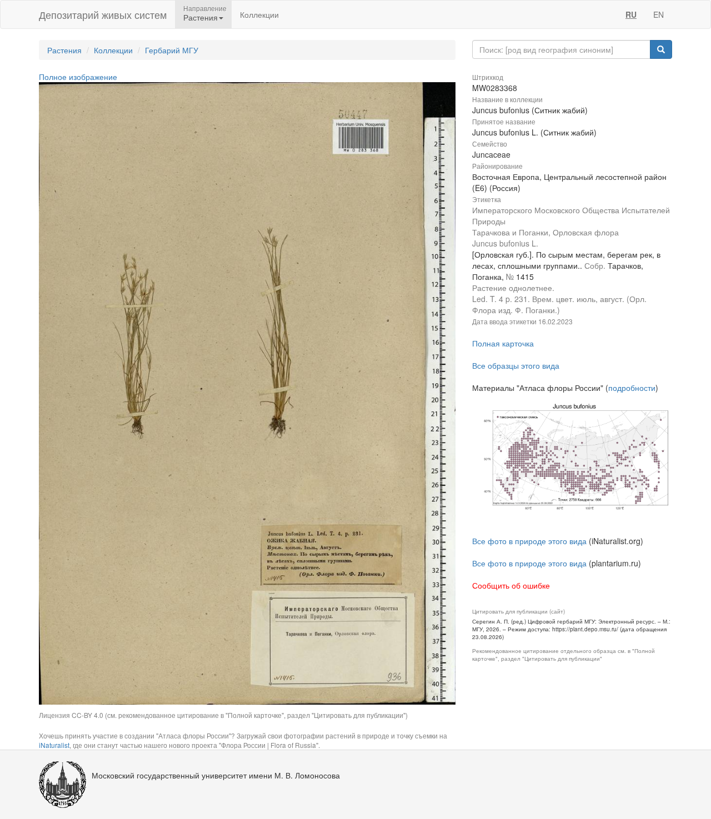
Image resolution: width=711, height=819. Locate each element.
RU (631, 14)
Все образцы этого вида (515, 365)
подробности (631, 387)
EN (658, 14)
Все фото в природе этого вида (529, 540)
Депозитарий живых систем (103, 14)
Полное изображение (78, 76)
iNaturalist (54, 745)
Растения (64, 50)
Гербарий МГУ (171, 50)
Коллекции (259, 14)
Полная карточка (503, 343)
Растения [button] (200, 17)
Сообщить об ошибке (511, 585)
